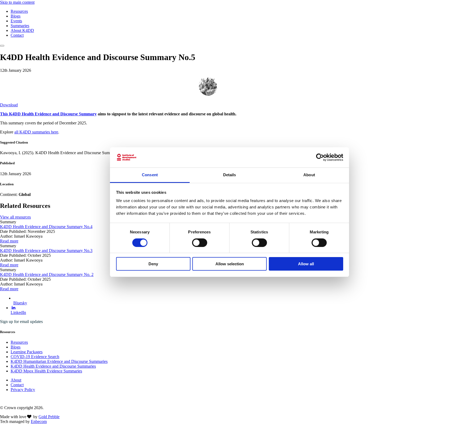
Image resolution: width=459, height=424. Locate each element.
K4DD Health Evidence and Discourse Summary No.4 (46, 226)
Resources (19, 11)
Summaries (20, 25)
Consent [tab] (150, 175)
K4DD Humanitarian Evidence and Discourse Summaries (59, 361)
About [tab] (309, 175)
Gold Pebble (49, 416)
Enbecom (39, 421)
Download (9, 105)
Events (16, 21)
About (16, 380)
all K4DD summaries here (36, 132)
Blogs (15, 16)
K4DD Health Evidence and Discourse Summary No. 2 (47, 274)
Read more (9, 241)
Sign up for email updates (21, 321)
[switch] (199, 242)
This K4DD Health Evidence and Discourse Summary (48, 114)
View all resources (15, 217)
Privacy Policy (23, 389)
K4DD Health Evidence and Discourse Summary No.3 (46, 250)
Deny (153, 264)
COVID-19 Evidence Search (35, 356)
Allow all (306, 264)
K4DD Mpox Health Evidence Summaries (46, 371)
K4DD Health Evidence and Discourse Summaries (53, 366)
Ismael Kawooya (237, 86)
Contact (17, 35)
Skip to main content (17, 2)
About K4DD (22, 30)
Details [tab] (229, 175)
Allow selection (229, 264)
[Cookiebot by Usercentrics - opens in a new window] (320, 157)
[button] (2, 46)
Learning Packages (26, 352)
